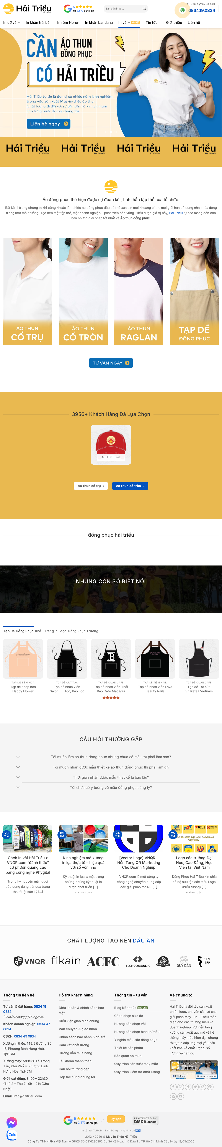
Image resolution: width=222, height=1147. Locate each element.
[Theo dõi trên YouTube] (180, 1096)
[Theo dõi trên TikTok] (188, 1087)
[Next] (212, 82)
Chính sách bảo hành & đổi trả (82, 1037)
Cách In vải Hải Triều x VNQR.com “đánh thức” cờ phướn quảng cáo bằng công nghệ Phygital (28, 865)
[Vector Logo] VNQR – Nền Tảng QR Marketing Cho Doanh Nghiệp (138, 862)
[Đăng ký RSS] (173, 1096)
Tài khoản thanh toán (75, 1061)
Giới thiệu (174, 22)
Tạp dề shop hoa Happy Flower (23, 689)
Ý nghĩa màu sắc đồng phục (135, 1040)
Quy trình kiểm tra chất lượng (137, 1072)
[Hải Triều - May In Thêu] (27, 9)
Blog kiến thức (125, 1008)
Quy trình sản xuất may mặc (136, 1064)
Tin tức (152, 22)
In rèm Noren (68, 22)
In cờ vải (10, 22)
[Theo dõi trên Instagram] (180, 1087)
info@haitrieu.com (27, 1096)
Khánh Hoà (128, 1130)
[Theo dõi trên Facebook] (173, 1087)
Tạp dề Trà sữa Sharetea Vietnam (199, 689)
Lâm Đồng (111, 1130)
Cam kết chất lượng (74, 1045)
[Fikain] (39, 960)
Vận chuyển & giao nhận (78, 1029)
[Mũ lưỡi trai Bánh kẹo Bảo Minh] (111, 445)
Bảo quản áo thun (128, 1056)
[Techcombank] (111, 961)
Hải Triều (177, 1006)
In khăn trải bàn (39, 22)
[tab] (18, 631)
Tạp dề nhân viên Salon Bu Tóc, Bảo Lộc (67, 689)
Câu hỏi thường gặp (74, 1069)
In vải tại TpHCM (92, 1130)
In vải (122, 22)
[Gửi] (144, 8)
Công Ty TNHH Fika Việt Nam (48, 1141)
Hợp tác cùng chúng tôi (77, 1077)
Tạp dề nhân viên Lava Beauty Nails (155, 689)
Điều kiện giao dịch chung (79, 1021)
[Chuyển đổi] (18, 757)
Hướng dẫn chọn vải (130, 1024)
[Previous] (10, 82)
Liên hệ (194, 22)
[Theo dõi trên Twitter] (195, 1087)
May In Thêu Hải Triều (121, 1136)
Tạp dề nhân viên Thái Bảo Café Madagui (111, 689)
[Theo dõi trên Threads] (202, 1087)
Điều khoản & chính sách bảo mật (81, 1010)
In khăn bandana (99, 22)
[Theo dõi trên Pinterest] (210, 1087)
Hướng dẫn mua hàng (75, 1053)
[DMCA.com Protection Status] (145, 1120)
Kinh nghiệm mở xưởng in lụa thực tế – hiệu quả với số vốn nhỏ (83, 862)
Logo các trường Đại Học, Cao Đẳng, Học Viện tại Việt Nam (194, 862)
